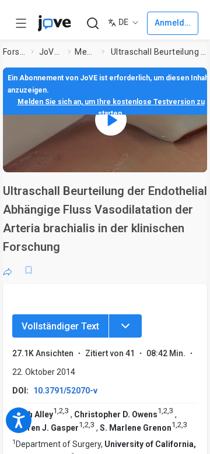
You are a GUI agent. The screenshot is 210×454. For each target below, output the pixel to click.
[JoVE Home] (54, 23)
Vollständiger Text (60, 326)
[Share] (7, 270)
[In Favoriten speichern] (28, 270)
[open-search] (92, 23)
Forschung (14, 51)
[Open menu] (21, 23)
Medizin (86, 51)
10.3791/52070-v (65, 390)
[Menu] (125, 326)
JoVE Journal (51, 51)
